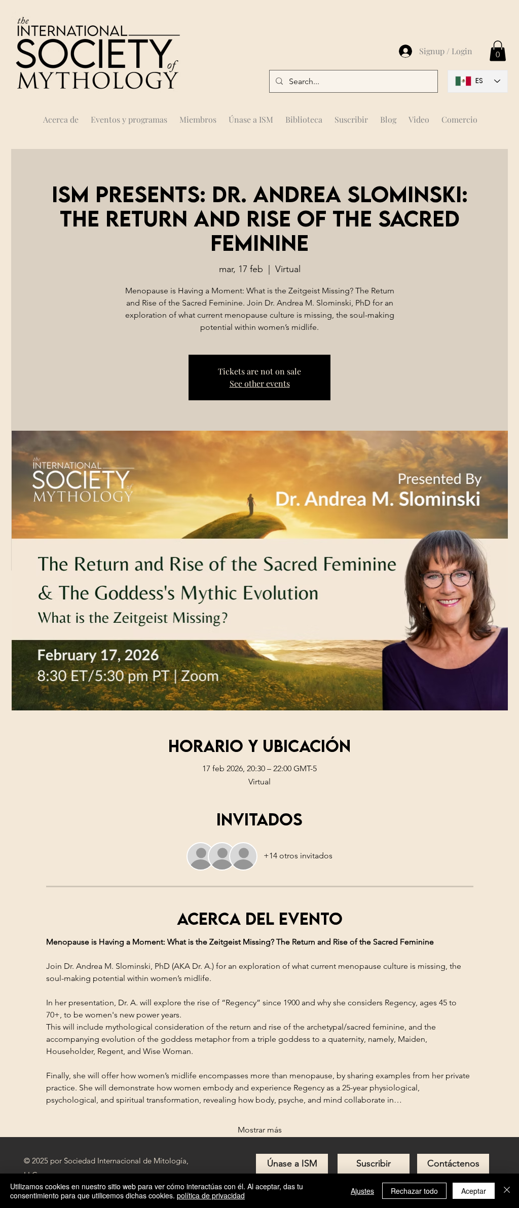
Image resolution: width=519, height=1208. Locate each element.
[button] (198, 114)
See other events (260, 383)
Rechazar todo (414, 1191)
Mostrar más (260, 1130)
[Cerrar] (507, 1191)
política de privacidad (211, 1195)
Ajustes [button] (362, 1191)
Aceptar (473, 1191)
